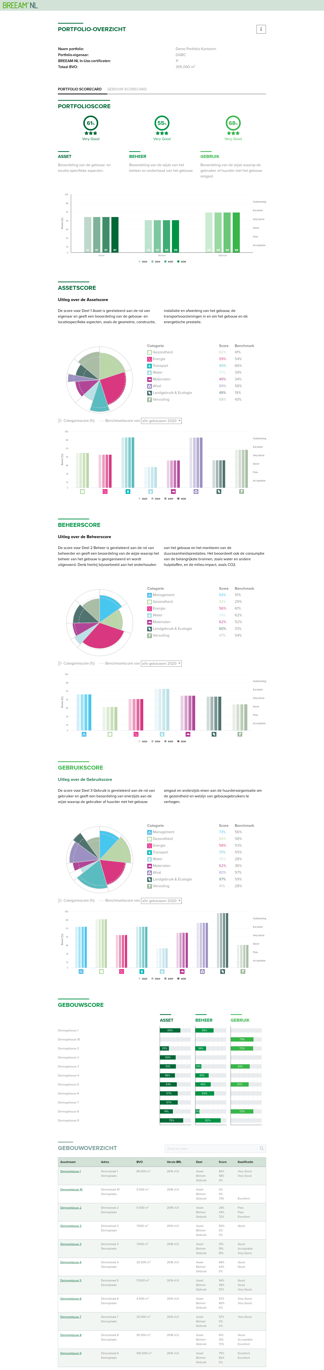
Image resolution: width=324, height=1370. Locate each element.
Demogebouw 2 (70, 1208)
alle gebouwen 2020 (159, 421)
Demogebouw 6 (70, 1299)
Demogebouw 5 (70, 1280)
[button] (261, 29)
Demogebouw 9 (70, 1353)
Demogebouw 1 (70, 1171)
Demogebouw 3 (70, 1226)
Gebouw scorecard (127, 89)
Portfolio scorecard (80, 89)
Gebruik (240, 1020)
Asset (166, 1020)
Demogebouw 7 (70, 1317)
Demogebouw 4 (70, 1262)
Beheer (203, 1020)
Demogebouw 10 (71, 1189)
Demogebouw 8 (70, 1335)
